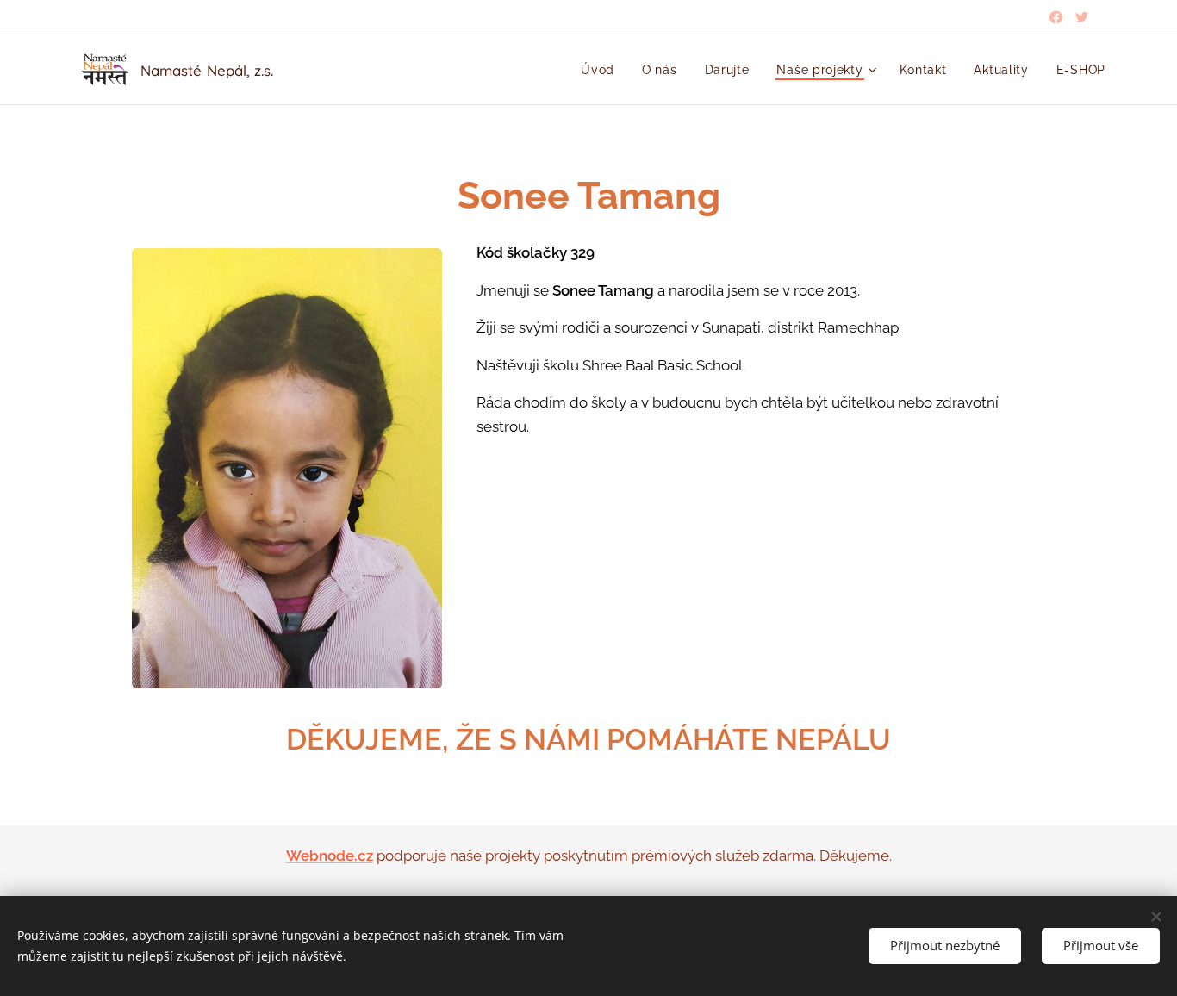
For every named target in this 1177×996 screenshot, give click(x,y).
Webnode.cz (329, 855)
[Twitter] (1082, 17)
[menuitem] (602, 69)
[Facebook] (1056, 17)
